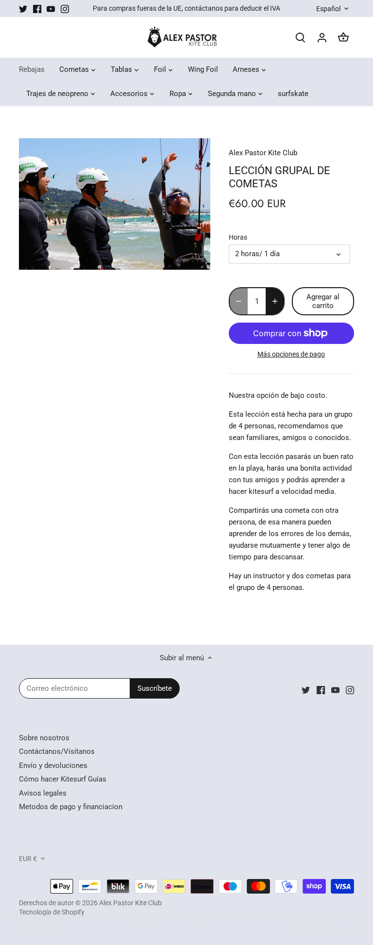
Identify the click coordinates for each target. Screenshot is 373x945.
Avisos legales (43, 793)
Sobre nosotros (44, 737)
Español (328, 9)
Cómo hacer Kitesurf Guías (62, 779)
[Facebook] (37, 8)
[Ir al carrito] (343, 37)
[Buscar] (300, 37)
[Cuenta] (322, 37)
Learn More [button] (35, 930)
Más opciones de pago (291, 354)
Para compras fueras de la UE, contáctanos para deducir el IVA (186, 8)
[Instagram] (65, 8)
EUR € (28, 859)
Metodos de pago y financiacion (70, 806)
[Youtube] (51, 8)
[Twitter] (23, 8)
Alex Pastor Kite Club (263, 152)
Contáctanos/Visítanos (57, 751)
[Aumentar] (275, 301)
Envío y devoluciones (53, 765)
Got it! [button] (325, 924)
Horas (238, 237)
